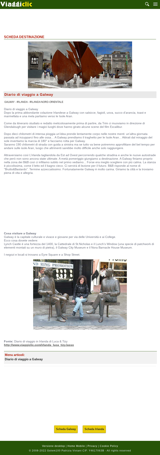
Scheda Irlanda (94, 429)
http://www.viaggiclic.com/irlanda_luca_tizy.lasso (39, 345)
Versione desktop (53, 446)
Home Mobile (76, 446)
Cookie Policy (109, 446)
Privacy (92, 446)
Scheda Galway (66, 429)
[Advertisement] (80, 21)
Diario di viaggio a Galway (24, 359)
